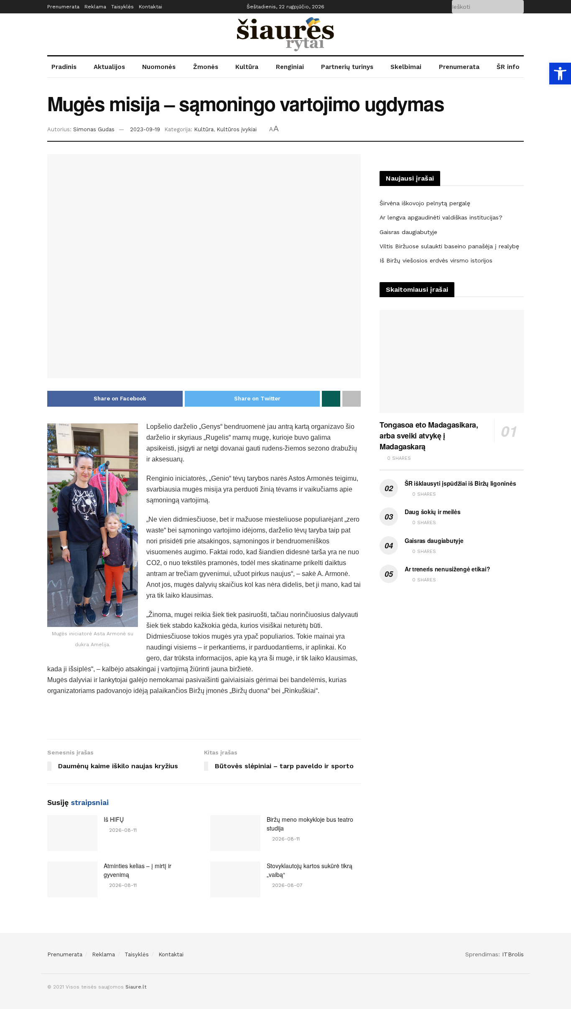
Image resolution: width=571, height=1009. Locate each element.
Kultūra (246, 67)
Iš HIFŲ (114, 819)
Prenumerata (63, 7)
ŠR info (508, 67)
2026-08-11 (122, 830)
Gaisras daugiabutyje (408, 232)
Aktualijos (109, 67)
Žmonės (205, 67)
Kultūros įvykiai (237, 129)
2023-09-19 (145, 129)
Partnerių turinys (347, 67)
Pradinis (63, 67)
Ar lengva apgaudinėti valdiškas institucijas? (441, 217)
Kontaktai (150, 7)
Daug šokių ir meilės (432, 511)
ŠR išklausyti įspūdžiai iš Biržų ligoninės (460, 483)
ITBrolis (513, 954)
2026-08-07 (286, 885)
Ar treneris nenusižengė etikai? (447, 569)
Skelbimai (405, 67)
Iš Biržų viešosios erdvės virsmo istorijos (436, 260)
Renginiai (290, 67)
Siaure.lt (135, 987)
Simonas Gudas (94, 129)
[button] (560, 73)
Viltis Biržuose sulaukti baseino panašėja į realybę (449, 246)
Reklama (95, 7)
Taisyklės (122, 7)
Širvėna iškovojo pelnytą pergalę (425, 203)
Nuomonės (159, 67)
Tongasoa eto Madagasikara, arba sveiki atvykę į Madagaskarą (429, 435)
